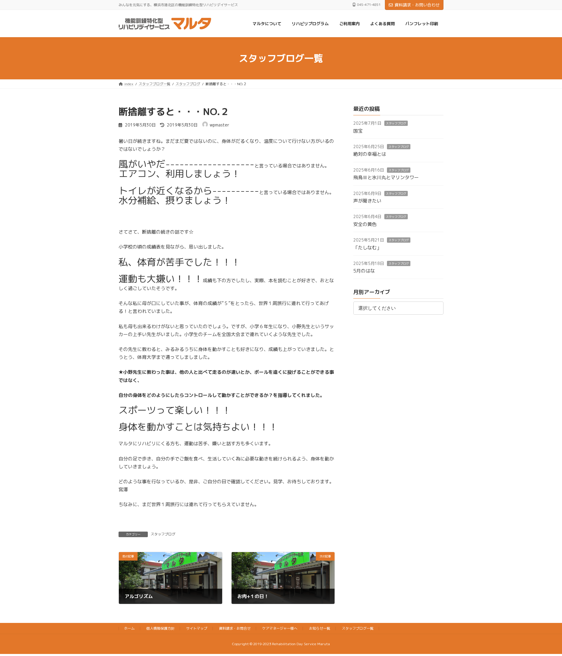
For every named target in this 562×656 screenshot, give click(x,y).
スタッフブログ (163, 534)
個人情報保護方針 (160, 628)
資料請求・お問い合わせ (417, 5)
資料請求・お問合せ (235, 628)
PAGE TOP (544, 630)
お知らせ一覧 (319, 628)
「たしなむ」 (367, 247)
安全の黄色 (365, 224)
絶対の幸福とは (369, 154)
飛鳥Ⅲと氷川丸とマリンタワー (386, 177)
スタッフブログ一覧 (357, 628)
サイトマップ (196, 628)
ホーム (129, 628)
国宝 (358, 131)
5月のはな (364, 271)
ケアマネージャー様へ (279, 628)
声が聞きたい (367, 201)
